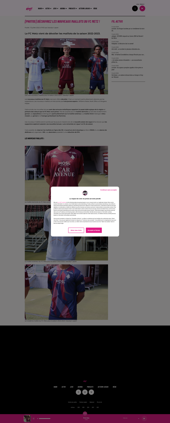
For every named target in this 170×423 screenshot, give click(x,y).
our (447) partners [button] (62, 202)
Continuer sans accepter (108, 190)
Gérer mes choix (76, 230)
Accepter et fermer (94, 230)
